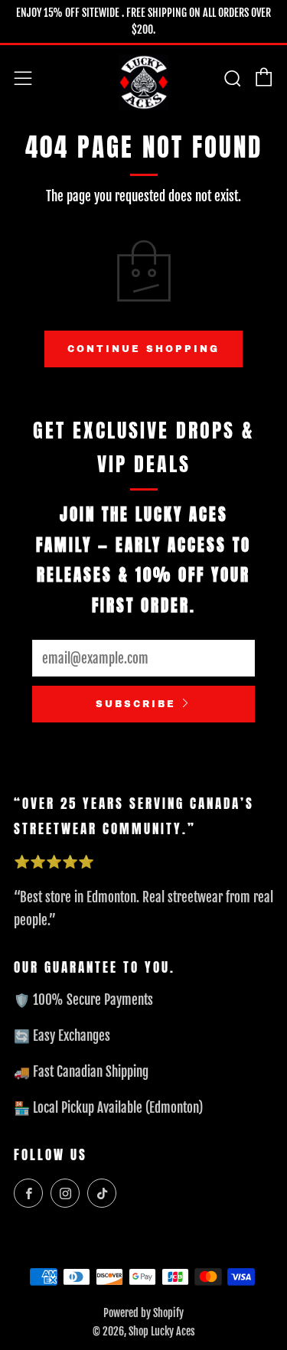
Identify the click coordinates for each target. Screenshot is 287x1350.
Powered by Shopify (143, 1312)
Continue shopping (143, 349)
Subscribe (136, 704)
